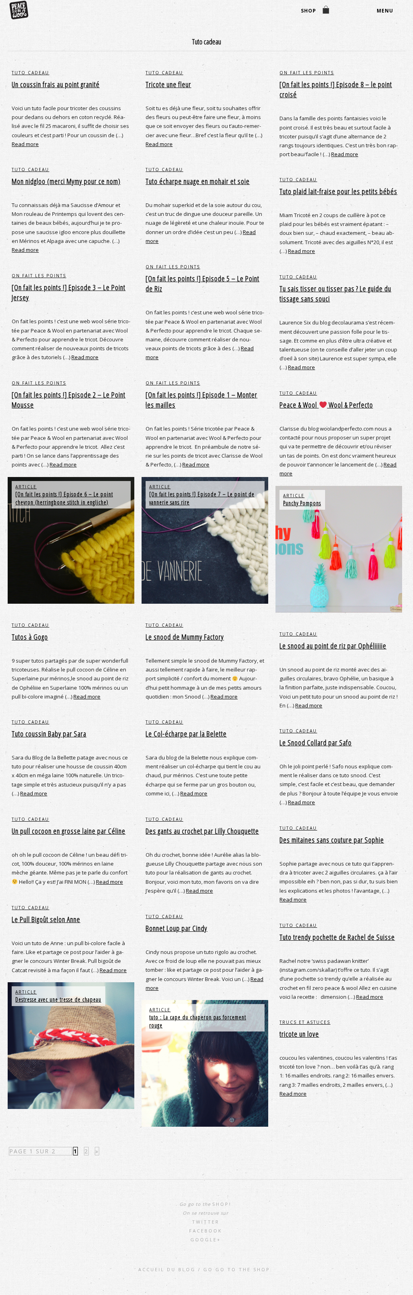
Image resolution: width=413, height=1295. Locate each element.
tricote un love (299, 1034)
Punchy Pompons (302, 503)
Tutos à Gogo (30, 637)
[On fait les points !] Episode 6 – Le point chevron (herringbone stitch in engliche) (64, 498)
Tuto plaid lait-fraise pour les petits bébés (338, 191)
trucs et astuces (305, 1022)
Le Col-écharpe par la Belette (186, 734)
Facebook (205, 1231)
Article (26, 487)
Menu (385, 10)
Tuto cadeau (30, 72)
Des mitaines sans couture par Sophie (332, 840)
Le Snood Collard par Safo (316, 742)
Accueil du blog (167, 1269)
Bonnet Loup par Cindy (176, 928)
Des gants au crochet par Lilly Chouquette (202, 831)
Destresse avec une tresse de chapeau (58, 999)
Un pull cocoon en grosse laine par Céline (68, 831)
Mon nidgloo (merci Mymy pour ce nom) (66, 181)
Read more (25, 144)
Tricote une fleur (168, 84)
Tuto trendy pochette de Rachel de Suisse (337, 937)
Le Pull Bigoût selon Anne (46, 919)
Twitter (205, 1222)
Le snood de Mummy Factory (185, 637)
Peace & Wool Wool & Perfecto (326, 405)
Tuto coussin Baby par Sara (49, 734)
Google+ (205, 1239)
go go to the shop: (238, 1269)
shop (308, 10)
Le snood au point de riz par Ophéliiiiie (333, 646)
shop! (222, 1204)
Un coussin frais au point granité (56, 84)
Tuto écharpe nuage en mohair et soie (198, 181)
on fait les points (307, 72)
